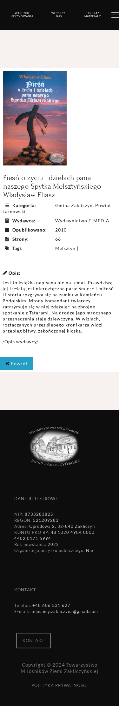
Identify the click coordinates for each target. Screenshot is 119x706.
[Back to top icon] (106, 693)
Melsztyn (65, 248)
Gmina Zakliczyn (74, 205)
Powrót (19, 363)
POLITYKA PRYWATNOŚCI (59, 685)
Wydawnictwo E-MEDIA (82, 220)
